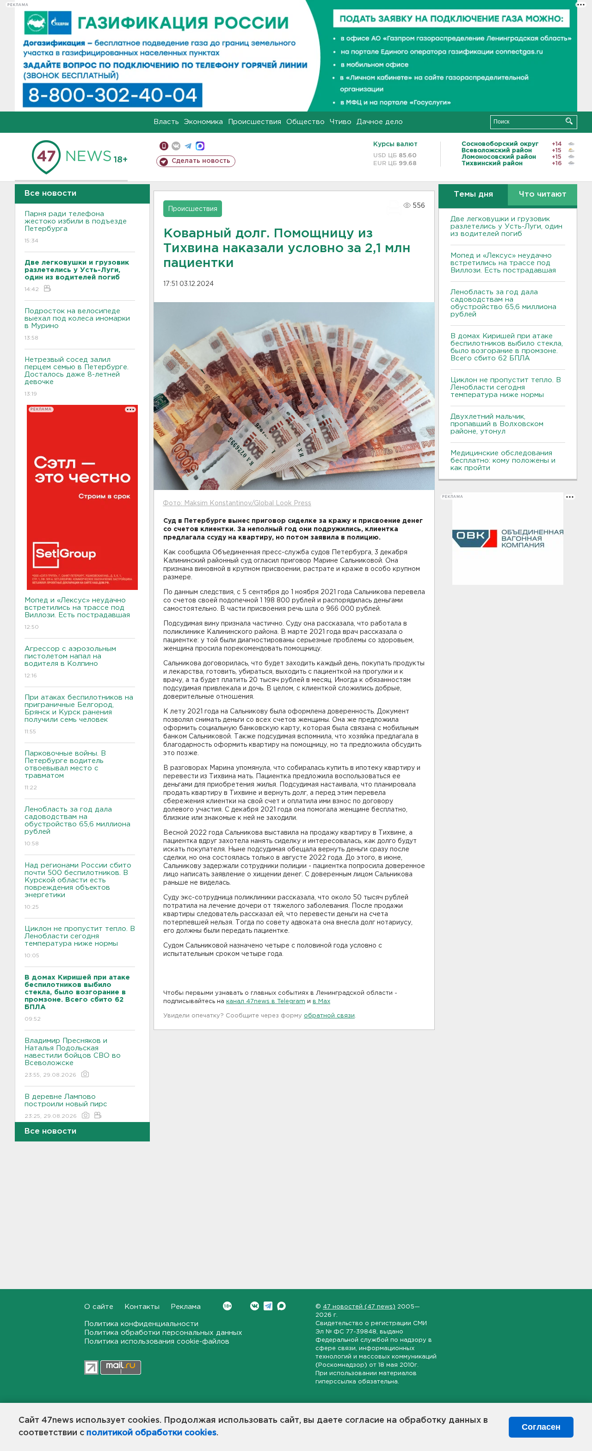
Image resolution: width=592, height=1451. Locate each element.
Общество (305, 122)
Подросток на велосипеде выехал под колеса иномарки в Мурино (77, 324)
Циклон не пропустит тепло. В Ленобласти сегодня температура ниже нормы (80, 942)
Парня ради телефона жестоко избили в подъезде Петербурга (76, 227)
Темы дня (473, 194)
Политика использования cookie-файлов (156, 1342)
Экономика (203, 122)
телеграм (188, 146)
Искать (569, 121)
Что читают (543, 194)
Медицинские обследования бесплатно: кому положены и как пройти (502, 460)
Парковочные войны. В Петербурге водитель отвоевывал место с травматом (65, 770)
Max (281, 1306)
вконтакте (176, 146)
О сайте (98, 1307)
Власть (166, 122)
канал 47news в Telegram (265, 1001)
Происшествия (254, 122)
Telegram (268, 1306)
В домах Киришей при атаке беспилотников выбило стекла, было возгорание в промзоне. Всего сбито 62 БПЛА (506, 347)
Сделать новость (201, 161)
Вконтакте (254, 1306)
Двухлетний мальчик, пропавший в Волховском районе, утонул (496, 424)
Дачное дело (380, 122)
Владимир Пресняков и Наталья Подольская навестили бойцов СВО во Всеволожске (73, 1058)
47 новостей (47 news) (359, 1306)
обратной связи (329, 1015)
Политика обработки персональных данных (163, 1333)
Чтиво (341, 122)
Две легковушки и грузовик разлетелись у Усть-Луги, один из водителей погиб (506, 226)
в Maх (321, 1001)
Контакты (142, 1307)
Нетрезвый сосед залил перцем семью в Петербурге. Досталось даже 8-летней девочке (77, 377)
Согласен (541, 1427)
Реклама (186, 1307)
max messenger (200, 146)
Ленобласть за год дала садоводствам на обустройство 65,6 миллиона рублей (77, 826)
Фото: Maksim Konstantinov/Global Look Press (237, 503)
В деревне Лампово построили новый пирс (66, 1106)
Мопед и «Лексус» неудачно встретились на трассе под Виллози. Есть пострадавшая (77, 613)
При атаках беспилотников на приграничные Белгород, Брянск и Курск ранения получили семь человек (79, 714)
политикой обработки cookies (151, 1433)
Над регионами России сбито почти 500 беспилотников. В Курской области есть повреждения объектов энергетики (78, 886)
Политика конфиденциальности (141, 1324)
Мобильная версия (164, 146)
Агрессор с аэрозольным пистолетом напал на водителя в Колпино (70, 662)
